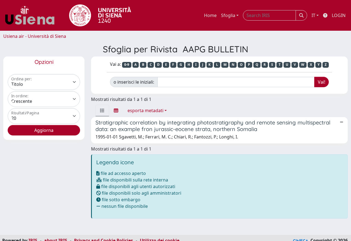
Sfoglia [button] (228, 15)
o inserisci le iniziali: (134, 82)
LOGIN (339, 15)
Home (210, 15)
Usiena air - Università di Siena (34, 36)
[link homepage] (31, 15)
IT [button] (313, 15)
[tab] (102, 110)
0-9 (126, 64)
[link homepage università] (100, 15)
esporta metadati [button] (145, 110)
